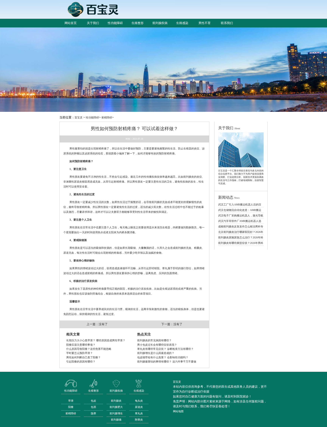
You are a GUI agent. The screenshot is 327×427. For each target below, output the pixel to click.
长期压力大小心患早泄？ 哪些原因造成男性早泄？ (95, 340)
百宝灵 (79, 117)
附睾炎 (139, 419)
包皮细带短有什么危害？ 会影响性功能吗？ (162, 357)
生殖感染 (139, 390)
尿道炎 (139, 407)
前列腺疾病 (116, 390)
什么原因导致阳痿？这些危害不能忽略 (88, 349)
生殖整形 (93, 390)
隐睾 (93, 413)
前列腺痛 (116, 419)
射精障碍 (106, 117)
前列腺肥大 (116, 407)
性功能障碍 (92, 117)
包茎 (93, 407)
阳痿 (70, 407)
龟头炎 (139, 400)
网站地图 (178, 411)
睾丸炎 (139, 413)
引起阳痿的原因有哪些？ (80, 361)
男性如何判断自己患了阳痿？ (83, 357)
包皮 (93, 400)
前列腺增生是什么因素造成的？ (155, 353)
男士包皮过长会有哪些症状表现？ (157, 344)
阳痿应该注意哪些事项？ (80, 344)
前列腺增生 (116, 413)
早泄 (70, 400)
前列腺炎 (116, 400)
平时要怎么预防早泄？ (79, 353)
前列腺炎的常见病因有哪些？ (154, 340)
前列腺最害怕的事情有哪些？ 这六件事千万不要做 (166, 361)
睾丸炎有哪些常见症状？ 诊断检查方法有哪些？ (165, 349)
